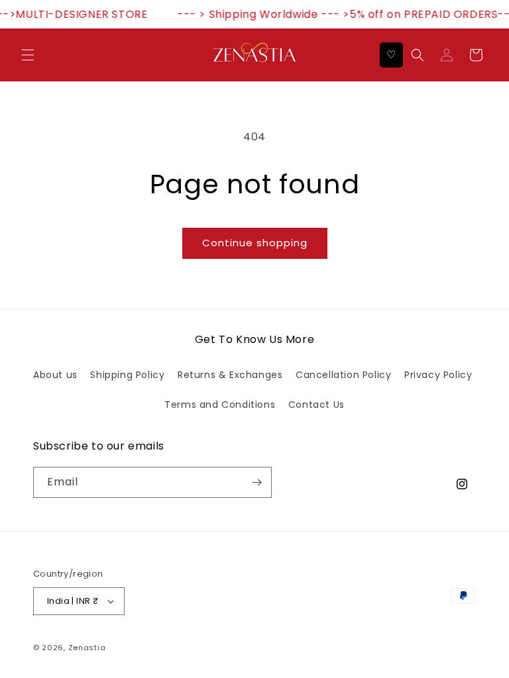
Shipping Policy (127, 374)
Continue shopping (255, 243)
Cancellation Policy (343, 374)
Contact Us (316, 404)
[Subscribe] (256, 482)
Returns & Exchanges (230, 374)
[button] (27, 55)
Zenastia (87, 647)
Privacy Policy (438, 374)
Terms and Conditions (219, 404)
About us (55, 374)
